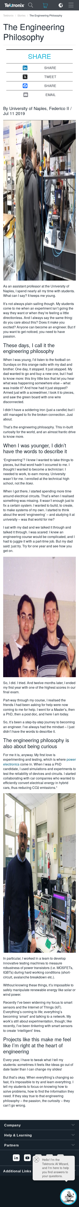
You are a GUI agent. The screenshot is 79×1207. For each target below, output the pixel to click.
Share (50, 68)
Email (51, 94)
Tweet (50, 77)
